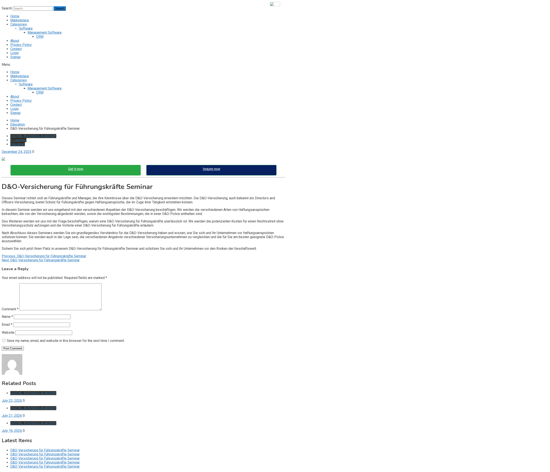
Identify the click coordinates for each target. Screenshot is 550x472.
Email (7, 325)
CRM (39, 37)
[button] (275, 64)
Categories (18, 24)
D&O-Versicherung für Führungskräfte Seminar (45, 450)
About (14, 41)
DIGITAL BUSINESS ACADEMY (33, 136)
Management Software (45, 32)
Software (26, 28)
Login (14, 53)
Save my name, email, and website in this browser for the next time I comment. (66, 341)
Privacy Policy (21, 45)
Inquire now (211, 169)
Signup (15, 57)
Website (8, 332)
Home (14, 16)
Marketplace (19, 20)
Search (7, 8)
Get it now (75, 169)
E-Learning (18, 140)
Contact (16, 49)
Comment (10, 309)
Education (17, 144)
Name (7, 317)
